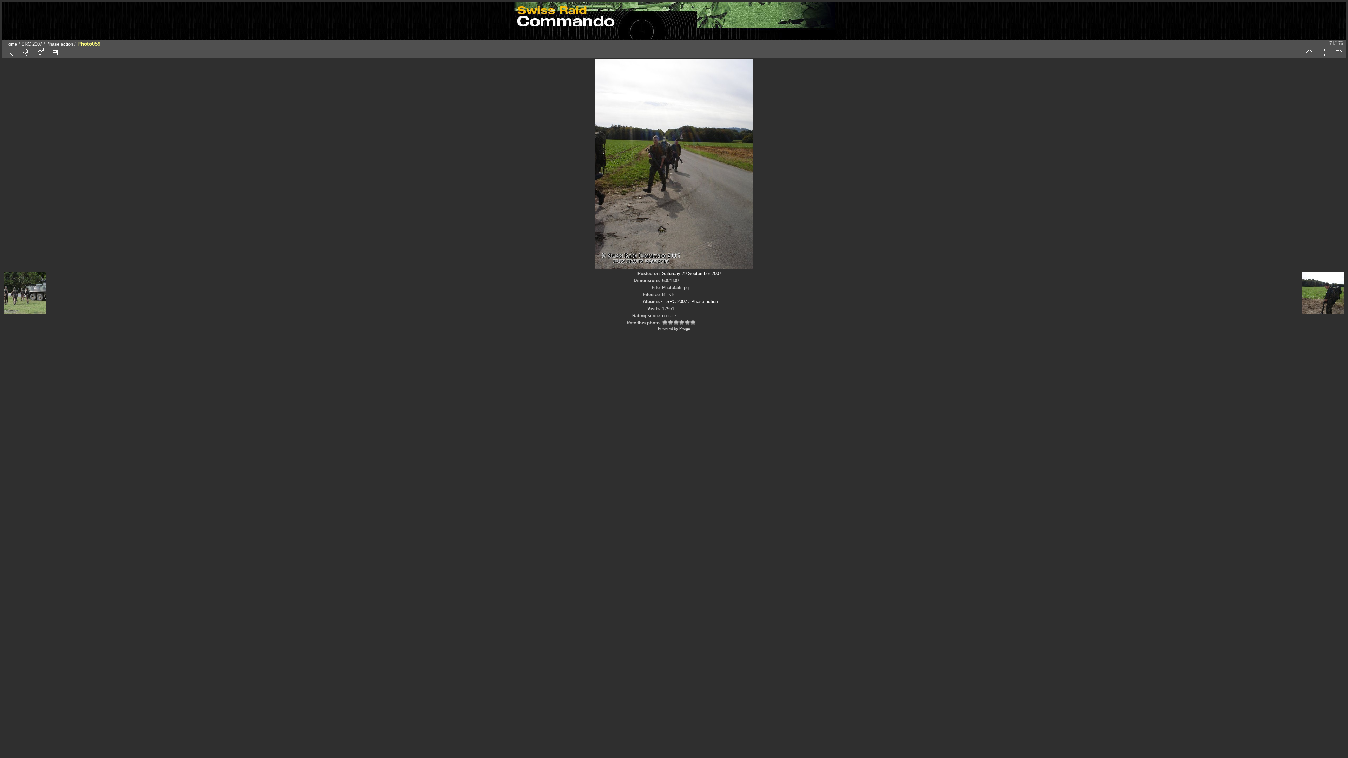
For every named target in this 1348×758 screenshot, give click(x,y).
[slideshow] (25, 52)
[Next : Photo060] (1339, 52)
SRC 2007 (31, 44)
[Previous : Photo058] (1324, 52)
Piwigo (684, 328)
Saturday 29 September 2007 (691, 273)
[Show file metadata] (40, 52)
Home (11, 44)
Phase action (59, 44)
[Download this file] (54, 52)
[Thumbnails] (1309, 52)
